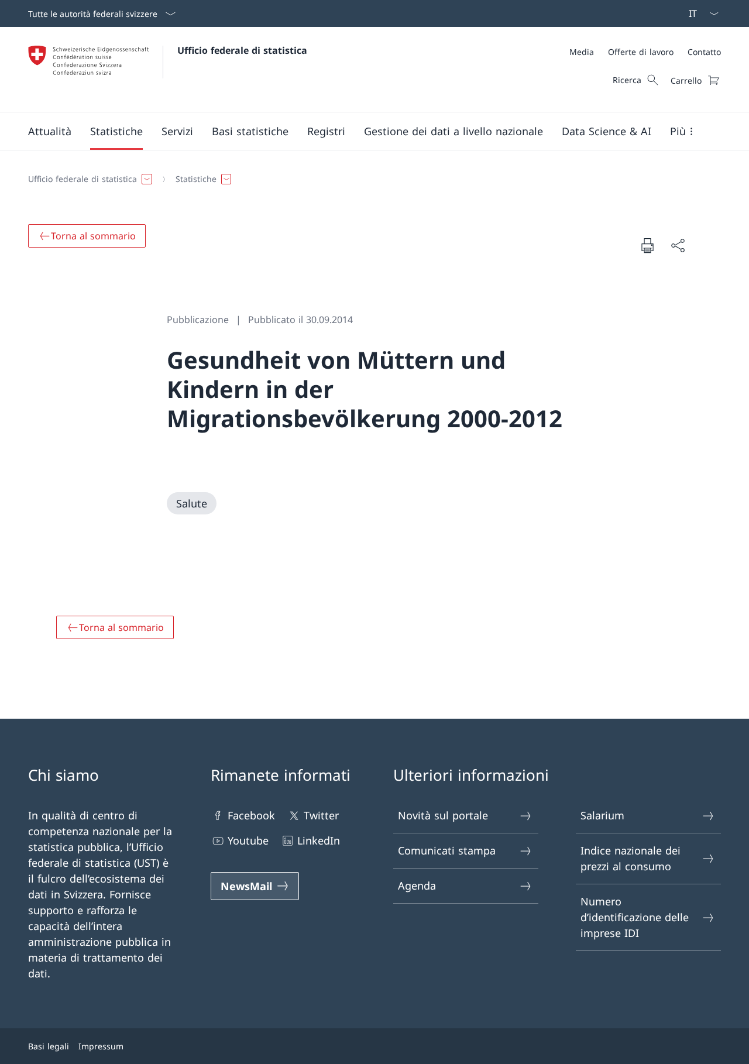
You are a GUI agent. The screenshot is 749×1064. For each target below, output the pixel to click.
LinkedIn (318, 840)
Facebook (251, 815)
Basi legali (48, 1046)
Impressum (100, 1046)
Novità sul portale (443, 815)
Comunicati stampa (447, 850)
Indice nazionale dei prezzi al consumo (630, 858)
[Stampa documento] (647, 245)
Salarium (602, 815)
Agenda (417, 885)
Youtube (248, 840)
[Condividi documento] (677, 245)
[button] (50, 131)
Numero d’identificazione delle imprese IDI (634, 917)
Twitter (321, 815)
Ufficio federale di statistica (242, 50)
